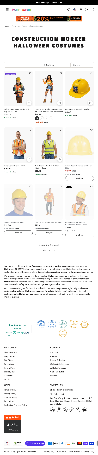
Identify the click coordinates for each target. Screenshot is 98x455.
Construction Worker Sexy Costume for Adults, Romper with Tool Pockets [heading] (49, 110)
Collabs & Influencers (59, 364)
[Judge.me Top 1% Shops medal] (84, 324)
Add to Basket (29, 102)
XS (37, 118)
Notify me (79, 178)
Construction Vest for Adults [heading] (14, 166)
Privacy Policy (10, 393)
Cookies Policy (10, 397)
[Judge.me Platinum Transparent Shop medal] (63, 324)
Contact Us (8, 375)
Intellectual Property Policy (15, 405)
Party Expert (15, 451)
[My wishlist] (69, 10)
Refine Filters (49, 65)
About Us (54, 352)
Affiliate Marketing (58, 368)
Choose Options (59, 102)
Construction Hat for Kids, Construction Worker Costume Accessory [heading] (76, 223)
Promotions (9, 364)
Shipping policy (88, 452)
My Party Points (10, 352)
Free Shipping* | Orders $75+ (49, 2)
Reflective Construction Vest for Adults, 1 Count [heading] (47, 167)
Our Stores (9, 360)
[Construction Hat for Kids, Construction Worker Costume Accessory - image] (79, 202)
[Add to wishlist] (30, 73)
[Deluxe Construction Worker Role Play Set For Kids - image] (18, 88)
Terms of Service (11, 389)
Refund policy (49, 452)
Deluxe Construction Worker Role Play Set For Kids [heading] (16, 110)
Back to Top (49, 250)
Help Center (9, 356)
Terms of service (74, 452)
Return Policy (9, 368)
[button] (75, 10)
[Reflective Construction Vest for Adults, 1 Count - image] (49, 145)
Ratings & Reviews (58, 360)
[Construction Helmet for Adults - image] (79, 88)
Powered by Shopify (28, 451)
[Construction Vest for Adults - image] (18, 145)
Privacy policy (61, 452)
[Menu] (7, 10)
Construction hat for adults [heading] (14, 222)
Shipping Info (9, 371)
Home (6, 26)
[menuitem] (26, 352)
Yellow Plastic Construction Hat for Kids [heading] (78, 167)
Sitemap (53, 375)
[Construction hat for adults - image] (18, 202)
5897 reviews (13, 430)
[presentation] (18, 110)
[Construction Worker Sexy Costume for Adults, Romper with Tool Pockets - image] (49, 88)
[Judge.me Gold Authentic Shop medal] (74, 324)
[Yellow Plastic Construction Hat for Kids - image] (79, 145)
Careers (53, 356)
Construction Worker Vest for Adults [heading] (48, 222)
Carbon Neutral (57, 371)
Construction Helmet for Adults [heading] (77, 109)
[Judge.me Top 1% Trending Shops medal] (63, 333)
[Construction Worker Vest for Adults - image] (49, 202)
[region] (49, 3)
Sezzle (7, 379)
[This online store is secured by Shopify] (18, 443)
